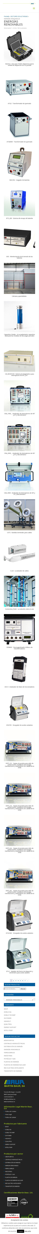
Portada (6, 16)
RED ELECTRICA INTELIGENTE (14, 1068)
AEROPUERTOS (9, 1040)
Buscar (23, 989)
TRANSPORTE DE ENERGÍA (13, 1071)
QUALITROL (8, 1024)
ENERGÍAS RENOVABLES (12, 1049)
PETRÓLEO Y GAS (10, 1059)
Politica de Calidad (10, 1117)
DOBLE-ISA (7, 1012)
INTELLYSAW (8, 1030)
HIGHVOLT (7, 1021)
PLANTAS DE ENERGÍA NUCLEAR (15, 1065)
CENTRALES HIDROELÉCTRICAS (14, 1043)
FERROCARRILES (9, 1053)
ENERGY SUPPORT (10, 1027)
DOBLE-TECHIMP (9, 1015)
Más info (27, 1231)
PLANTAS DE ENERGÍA (11, 1062)
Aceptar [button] (20, 1231)
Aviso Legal (8, 1114)
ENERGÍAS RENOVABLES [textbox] (19, 1000)
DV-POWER (7, 1018)
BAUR (6, 1009)
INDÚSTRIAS (8, 1056)
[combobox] (19, 999)
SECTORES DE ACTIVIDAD (19, 16)
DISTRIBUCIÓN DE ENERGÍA (13, 1046)
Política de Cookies (10, 1111)
